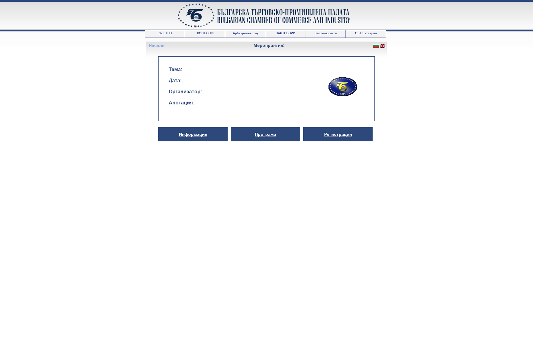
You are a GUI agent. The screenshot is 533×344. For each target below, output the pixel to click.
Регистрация (338, 134)
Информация (193, 134)
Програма (265, 134)
